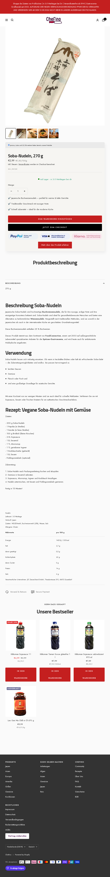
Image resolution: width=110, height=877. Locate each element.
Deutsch (32, 846)
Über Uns (79, 776)
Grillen (8, 786)
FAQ (77, 781)
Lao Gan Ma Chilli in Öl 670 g (21, 720)
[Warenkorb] (103, 20)
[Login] (97, 20)
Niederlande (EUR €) (15, 846)
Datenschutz (10, 814)
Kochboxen (10, 796)
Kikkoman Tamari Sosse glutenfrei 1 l (55, 656)
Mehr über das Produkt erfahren (55, 244)
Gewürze (9, 791)
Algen (42, 771)
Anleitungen (45, 766)
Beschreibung (13, 283)
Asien (7, 771)
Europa (8, 776)
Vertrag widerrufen (17, 835)
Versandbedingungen (14, 819)
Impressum (9, 809)
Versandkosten (24, 164)
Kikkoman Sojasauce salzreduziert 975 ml (89, 656)
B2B (76, 796)
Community (79, 766)
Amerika (8, 781)
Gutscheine (80, 791)
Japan (7, 766)
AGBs (7, 829)
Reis (42, 791)
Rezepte (78, 771)
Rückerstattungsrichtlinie (15, 824)
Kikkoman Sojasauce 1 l (21, 654)
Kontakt (78, 786)
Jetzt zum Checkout (55, 227)
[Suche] (12, 20)
